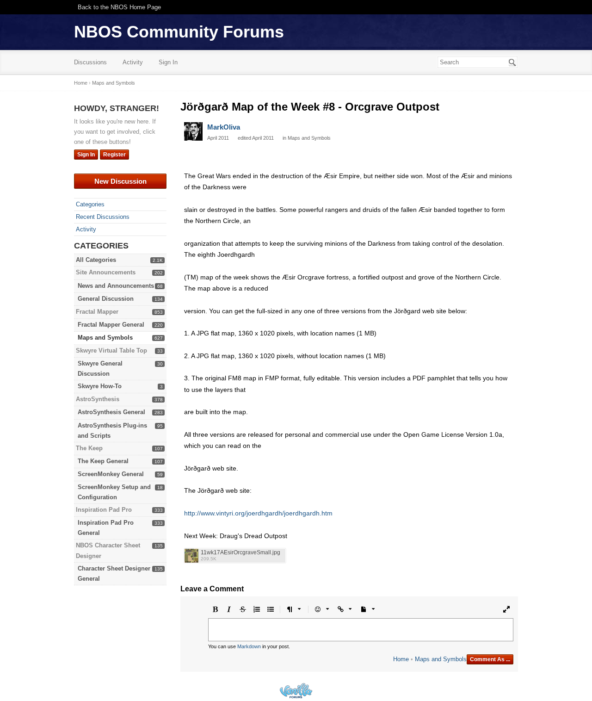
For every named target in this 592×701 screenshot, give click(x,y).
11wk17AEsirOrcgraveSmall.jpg (240, 553)
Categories (90, 204)
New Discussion (120, 181)
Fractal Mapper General (111, 324)
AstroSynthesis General (111, 412)
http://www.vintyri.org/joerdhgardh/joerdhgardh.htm (258, 513)
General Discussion (106, 298)
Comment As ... (490, 659)
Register (114, 154)
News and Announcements (116, 285)
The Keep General (103, 461)
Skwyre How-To (100, 386)
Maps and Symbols (105, 337)
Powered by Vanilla (296, 690)
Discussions (90, 62)
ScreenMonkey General (111, 474)
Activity (133, 62)
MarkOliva (223, 127)
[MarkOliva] (193, 131)
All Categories (96, 259)
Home (401, 659)
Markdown (249, 646)
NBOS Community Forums (179, 31)
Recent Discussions (103, 216)
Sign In (168, 62)
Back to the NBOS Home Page (119, 7)
